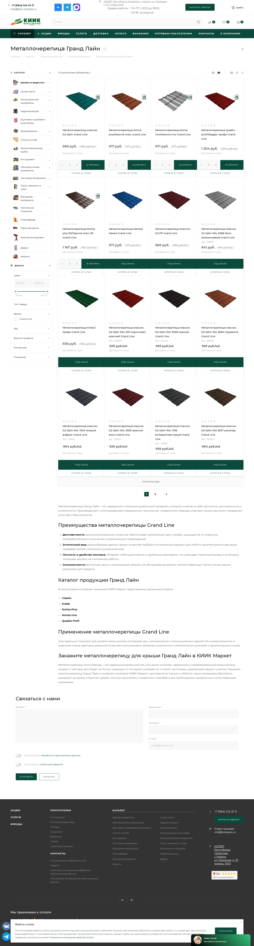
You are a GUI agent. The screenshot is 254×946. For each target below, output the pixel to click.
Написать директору (62, 822)
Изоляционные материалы (128, 822)
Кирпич (117, 864)
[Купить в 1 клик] (98, 97)
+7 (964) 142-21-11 (22, 5)
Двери (164, 859)
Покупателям (60, 810)
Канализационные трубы (175, 833)
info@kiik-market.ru (23, 9)
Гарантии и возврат (61, 846)
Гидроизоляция (169, 822)
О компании (57, 817)
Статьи (54, 841)
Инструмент (119, 838)
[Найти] (198, 22)
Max (76, 7)
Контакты (57, 853)
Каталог (118, 810)
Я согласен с (43, 764)
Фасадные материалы (125, 848)
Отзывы (54, 826)
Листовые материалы (125, 843)
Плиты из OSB (120, 833)
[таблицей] (242, 72)
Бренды (16, 824)
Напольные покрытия (173, 848)
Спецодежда (119, 853)
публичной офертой (51, 764)
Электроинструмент (124, 859)
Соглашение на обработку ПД (68, 860)
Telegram (67, 7)
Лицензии (56, 831)
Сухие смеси (167, 817)
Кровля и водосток (123, 817)
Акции (15, 810)
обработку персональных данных (61, 755)
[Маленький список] (213, 72)
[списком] (237, 72)
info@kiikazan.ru (225, 832)
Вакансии (56, 836)
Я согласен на (52, 755)
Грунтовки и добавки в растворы (131, 827)
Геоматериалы (168, 827)
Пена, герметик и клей (173, 843)
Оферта (54, 865)
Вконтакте (58, 7)
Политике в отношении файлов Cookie (71, 937)
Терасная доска (169, 853)
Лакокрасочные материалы (176, 838)
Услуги (16, 817)
